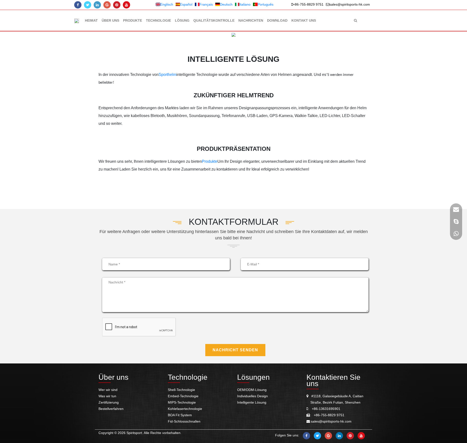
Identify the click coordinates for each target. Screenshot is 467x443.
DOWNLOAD (277, 20)
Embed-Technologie (183, 396)
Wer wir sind (108, 390)
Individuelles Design (252, 396)
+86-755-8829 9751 (308, 4)
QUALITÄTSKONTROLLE (213, 20)
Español (186, 4)
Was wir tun (107, 396)
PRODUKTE (132, 20)
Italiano (245, 4)
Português (265, 4)
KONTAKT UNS (303, 20)
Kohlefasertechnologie (185, 409)
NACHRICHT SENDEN (235, 350)
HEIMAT (91, 20)
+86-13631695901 (324, 409)
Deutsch (226, 4)
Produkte (209, 161)
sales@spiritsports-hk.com (349, 4)
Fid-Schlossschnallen (184, 421)
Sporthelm (167, 74)
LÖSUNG (182, 20)
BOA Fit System (180, 415)
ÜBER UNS (110, 20)
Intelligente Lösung (251, 402)
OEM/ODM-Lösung (252, 390)
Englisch (166, 4)
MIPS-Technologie (182, 402)
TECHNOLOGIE (158, 20)
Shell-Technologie (181, 390)
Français (206, 4)
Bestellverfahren (111, 409)
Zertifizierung (109, 402)
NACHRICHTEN (250, 20)
